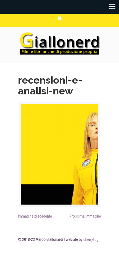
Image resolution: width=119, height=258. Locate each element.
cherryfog (91, 239)
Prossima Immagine (85, 216)
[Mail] (59, 18)
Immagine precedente (35, 216)
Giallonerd (59, 42)
